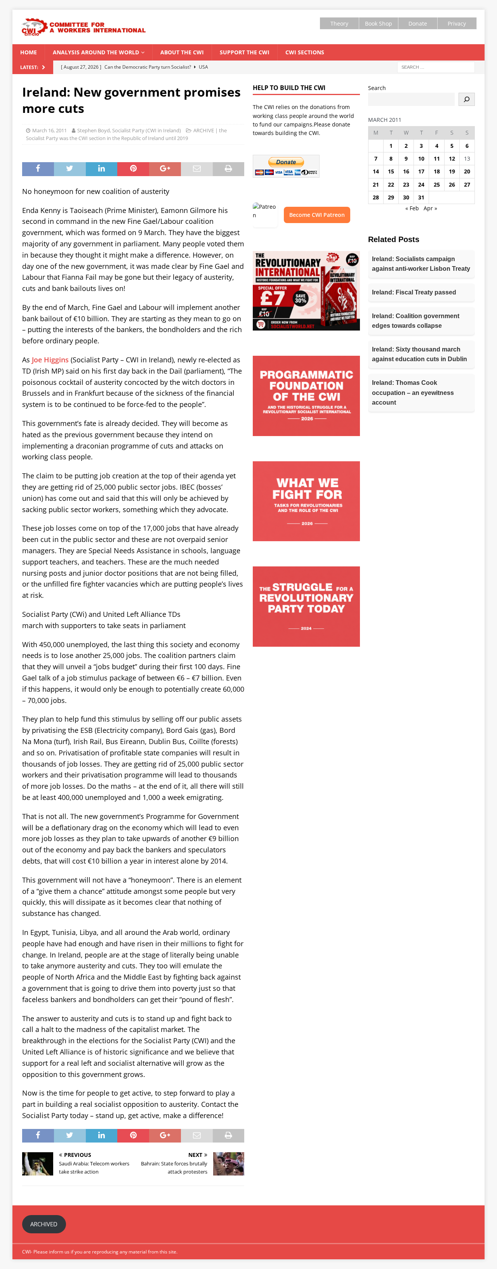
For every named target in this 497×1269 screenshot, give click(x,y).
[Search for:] (436, 67)
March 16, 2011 (49, 130)
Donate (417, 23)
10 (421, 158)
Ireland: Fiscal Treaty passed (414, 292)
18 (437, 171)
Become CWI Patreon (317, 214)
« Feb (412, 208)
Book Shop (378, 23)
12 (452, 158)
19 (452, 171)
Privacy (457, 23)
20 (467, 171)
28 (376, 197)
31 (421, 197)
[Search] (467, 99)
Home (28, 52)
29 (391, 197)
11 (437, 158)
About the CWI (182, 52)
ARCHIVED (43, 1224)
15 (391, 171)
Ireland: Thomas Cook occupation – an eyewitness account (413, 392)
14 (376, 171)
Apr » (430, 208)
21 (376, 184)
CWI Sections (304, 52)
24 (421, 184)
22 (391, 184)
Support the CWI (244, 52)
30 (406, 197)
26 (452, 184)
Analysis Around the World (96, 52)
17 (421, 171)
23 (406, 184)
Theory (339, 23)
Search (377, 88)
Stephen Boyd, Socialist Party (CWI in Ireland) (129, 130)
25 (437, 184)
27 (467, 184)
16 (406, 171)
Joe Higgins (50, 359)
